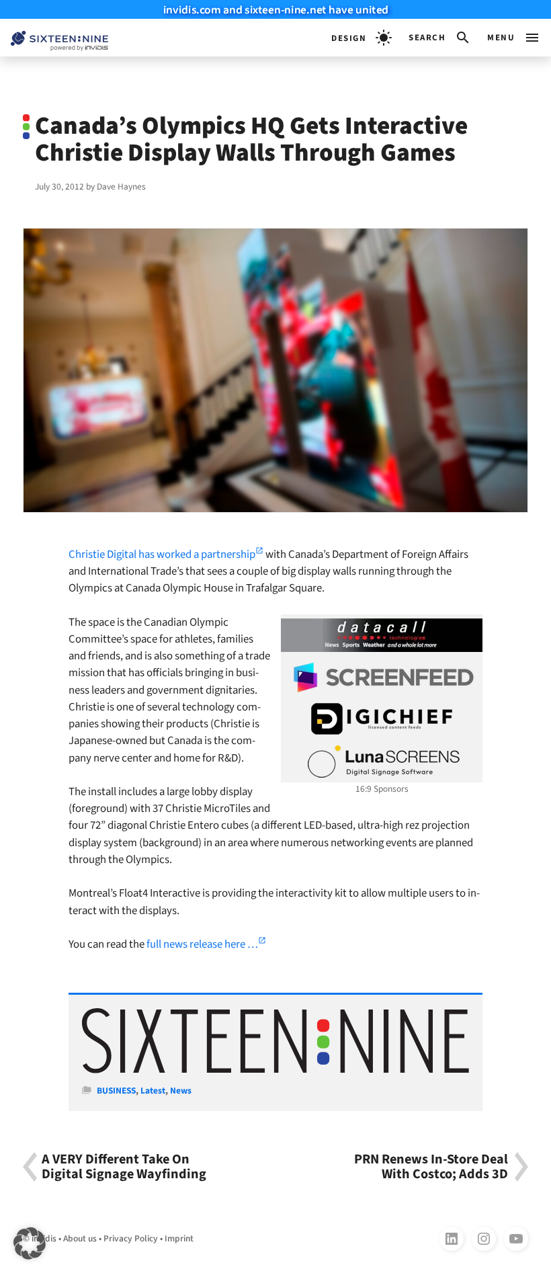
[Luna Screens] (381, 761)
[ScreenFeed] (381, 677)
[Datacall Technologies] (381, 635)
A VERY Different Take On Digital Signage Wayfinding (124, 1167)
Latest (152, 1090)
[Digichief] (381, 719)
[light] (361, 37)
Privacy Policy (130, 1238)
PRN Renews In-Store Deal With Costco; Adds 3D (431, 1167)
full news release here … (202, 944)
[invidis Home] (54, 37)
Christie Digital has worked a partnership (162, 554)
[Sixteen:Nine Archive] (275, 1070)
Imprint (179, 1238)
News (181, 1090)
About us (80, 1238)
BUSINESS (116, 1090)
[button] (439, 37)
